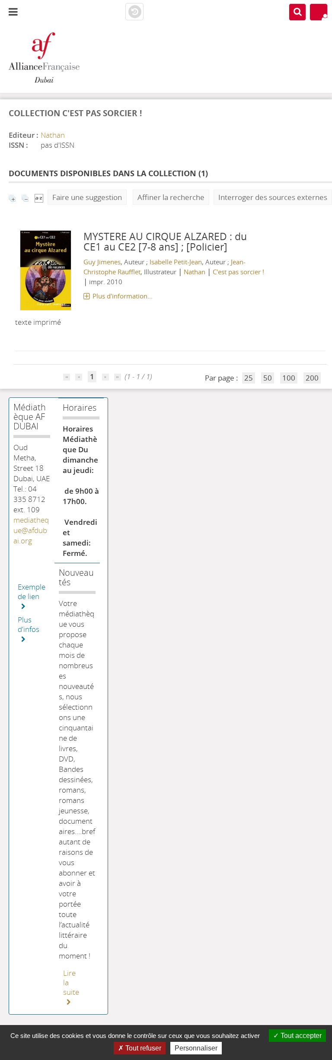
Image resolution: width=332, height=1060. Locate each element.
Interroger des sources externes (272, 197)
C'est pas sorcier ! (238, 271)
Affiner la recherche (170, 197)
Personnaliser (196, 1048)
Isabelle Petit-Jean (176, 261)
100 (288, 378)
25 (248, 378)
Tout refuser (142, 1048)
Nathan (53, 135)
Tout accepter (300, 1035)
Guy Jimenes (102, 261)
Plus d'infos (28, 624)
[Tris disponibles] (39, 197)
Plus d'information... (123, 296)
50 (267, 378)
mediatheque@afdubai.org (31, 530)
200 (312, 378)
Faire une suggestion (87, 197)
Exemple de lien (31, 591)
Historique (134, 12)
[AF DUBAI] (55, 58)
